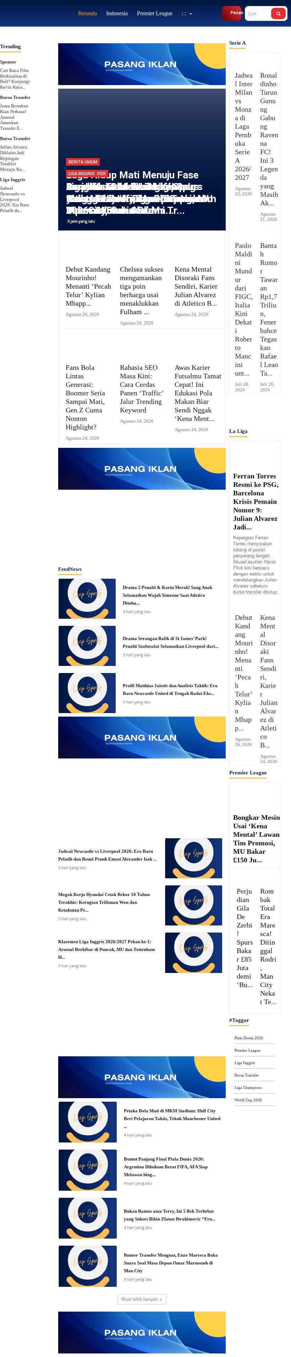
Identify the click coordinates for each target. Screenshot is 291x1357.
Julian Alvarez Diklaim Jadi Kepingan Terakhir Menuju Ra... (13, 158)
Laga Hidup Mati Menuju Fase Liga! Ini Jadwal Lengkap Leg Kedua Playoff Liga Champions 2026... (135, 193)
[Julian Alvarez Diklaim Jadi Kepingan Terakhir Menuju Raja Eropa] (42, 140)
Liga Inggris (12, 179)
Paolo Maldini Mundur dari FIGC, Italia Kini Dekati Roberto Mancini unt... (244, 309)
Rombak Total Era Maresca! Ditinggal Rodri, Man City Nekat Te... (268, 946)
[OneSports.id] (37, 13)
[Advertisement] (141, 525)
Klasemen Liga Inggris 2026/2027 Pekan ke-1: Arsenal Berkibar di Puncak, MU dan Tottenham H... (106, 949)
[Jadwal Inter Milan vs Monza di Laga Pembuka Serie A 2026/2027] (242, 60)
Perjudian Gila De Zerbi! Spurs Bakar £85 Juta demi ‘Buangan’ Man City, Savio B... (135, 198)
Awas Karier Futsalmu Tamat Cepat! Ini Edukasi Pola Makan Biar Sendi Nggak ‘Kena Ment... (198, 392)
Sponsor (8, 62)
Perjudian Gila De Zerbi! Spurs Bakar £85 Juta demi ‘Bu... (245, 938)
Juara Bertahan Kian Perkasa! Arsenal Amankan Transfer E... (14, 116)
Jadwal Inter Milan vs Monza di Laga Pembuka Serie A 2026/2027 (244, 126)
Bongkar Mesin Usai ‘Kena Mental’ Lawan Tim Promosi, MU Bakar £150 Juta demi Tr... (139, 198)
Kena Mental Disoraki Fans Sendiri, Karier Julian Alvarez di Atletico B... (196, 286)
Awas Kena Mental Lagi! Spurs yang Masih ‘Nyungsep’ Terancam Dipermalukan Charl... (141, 198)
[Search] (278, 13)
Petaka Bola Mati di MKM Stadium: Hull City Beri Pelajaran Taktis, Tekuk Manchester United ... (172, 1118)
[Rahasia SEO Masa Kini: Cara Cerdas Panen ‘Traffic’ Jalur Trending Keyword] (141, 345)
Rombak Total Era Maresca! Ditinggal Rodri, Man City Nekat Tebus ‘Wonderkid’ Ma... (136, 198)
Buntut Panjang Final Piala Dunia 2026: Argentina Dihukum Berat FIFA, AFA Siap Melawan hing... (166, 1166)
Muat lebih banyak (139, 1299)
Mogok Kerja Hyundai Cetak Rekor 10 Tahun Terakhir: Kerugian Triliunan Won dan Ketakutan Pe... (104, 902)
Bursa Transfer (15, 97)
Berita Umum (82, 162)
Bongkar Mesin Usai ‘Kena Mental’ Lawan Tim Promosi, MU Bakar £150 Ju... (256, 838)
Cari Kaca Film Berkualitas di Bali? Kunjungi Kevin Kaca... (15, 79)
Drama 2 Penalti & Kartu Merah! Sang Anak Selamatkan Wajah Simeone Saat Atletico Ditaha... (167, 595)
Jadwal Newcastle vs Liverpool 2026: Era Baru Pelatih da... (14, 199)
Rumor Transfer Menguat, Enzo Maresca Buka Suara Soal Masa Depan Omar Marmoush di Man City (171, 1262)
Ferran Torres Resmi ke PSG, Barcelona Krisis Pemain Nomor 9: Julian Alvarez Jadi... (256, 501)
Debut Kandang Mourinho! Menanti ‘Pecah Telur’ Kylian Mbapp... (88, 286)
